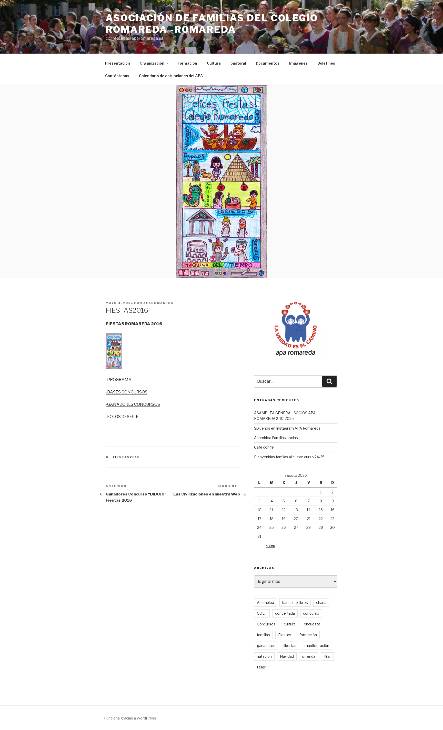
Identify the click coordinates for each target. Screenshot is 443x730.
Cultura (214, 63)
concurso (311, 613)
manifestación (317, 645)
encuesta (312, 624)
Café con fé (264, 447)
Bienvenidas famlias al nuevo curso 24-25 (289, 457)
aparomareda (158, 303)
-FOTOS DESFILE (122, 416)
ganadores (266, 645)
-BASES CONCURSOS (126, 392)
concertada (285, 613)
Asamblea (265, 602)
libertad (290, 645)
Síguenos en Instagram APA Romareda (287, 428)
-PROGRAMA (119, 379)
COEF (262, 613)
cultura (290, 624)
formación (308, 635)
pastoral (238, 63)
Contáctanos (117, 76)
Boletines (326, 63)
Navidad (287, 656)
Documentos (267, 63)
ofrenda (308, 656)
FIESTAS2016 (126, 457)
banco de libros (295, 602)
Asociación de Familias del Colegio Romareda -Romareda (212, 23)
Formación (187, 63)
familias (263, 635)
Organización (152, 63)
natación (264, 656)
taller (261, 667)
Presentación (117, 63)
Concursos (266, 624)
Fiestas (284, 635)
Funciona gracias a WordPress (130, 718)
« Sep (270, 545)
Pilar (327, 656)
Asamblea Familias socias (276, 437)
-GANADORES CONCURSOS (133, 404)
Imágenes (298, 63)
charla (321, 602)
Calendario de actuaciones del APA (171, 76)
